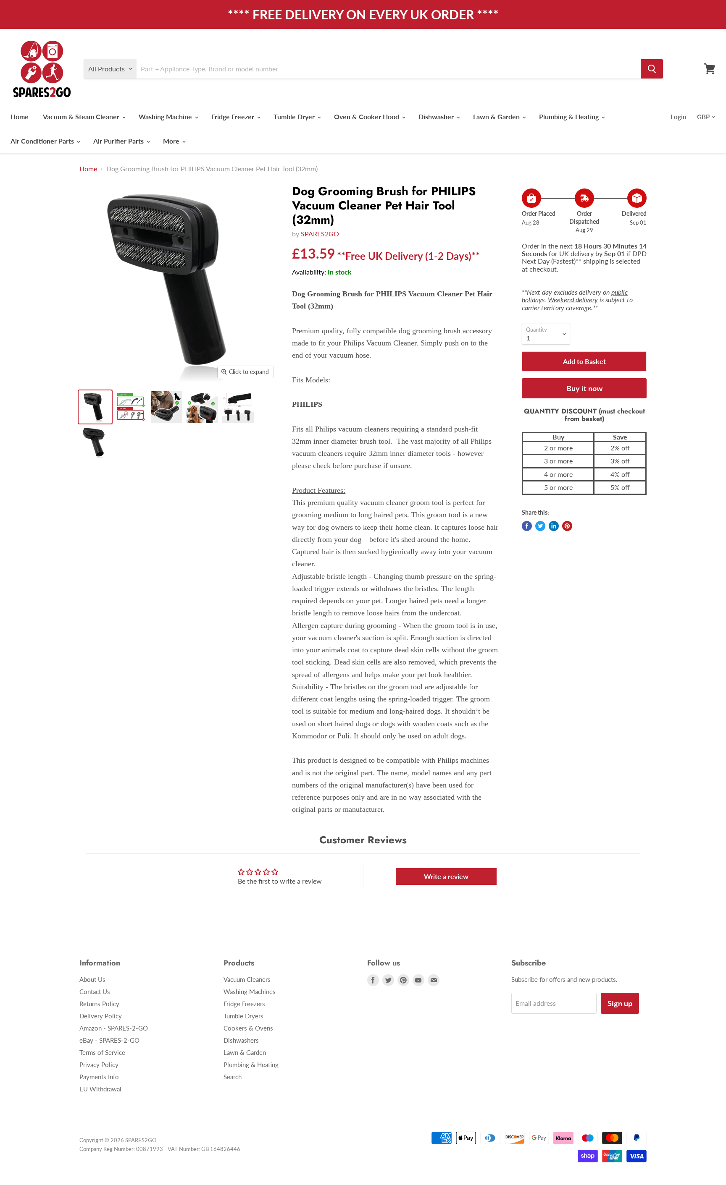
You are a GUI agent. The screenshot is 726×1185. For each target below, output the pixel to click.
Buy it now (584, 388)
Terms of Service (102, 1052)
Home (20, 116)
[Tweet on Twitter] (540, 526)
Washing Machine (166, 116)
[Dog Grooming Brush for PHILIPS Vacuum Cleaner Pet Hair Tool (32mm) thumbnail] (95, 407)
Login (678, 116)
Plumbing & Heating (569, 116)
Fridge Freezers (244, 1003)
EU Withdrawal (100, 1089)
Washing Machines (250, 991)
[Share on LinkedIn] (554, 526)
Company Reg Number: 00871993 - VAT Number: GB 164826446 (159, 1149)
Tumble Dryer (295, 116)
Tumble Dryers (243, 1016)
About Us (92, 979)
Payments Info (99, 1076)
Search (233, 1076)
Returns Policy (99, 1003)
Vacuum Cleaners (247, 979)
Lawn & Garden (497, 116)
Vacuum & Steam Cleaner (82, 116)
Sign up (620, 1003)
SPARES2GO (320, 234)
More (172, 141)
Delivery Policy (100, 1016)
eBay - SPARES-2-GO (109, 1040)
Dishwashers (241, 1040)
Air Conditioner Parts (43, 141)
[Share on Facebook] (527, 526)
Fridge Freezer (233, 116)
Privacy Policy (98, 1064)
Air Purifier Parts (119, 141)
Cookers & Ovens (248, 1028)
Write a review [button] (446, 876)
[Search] (652, 68)
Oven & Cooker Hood (367, 116)
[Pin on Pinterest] (567, 526)
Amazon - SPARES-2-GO (113, 1028)
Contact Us (94, 991)
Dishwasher (436, 116)
